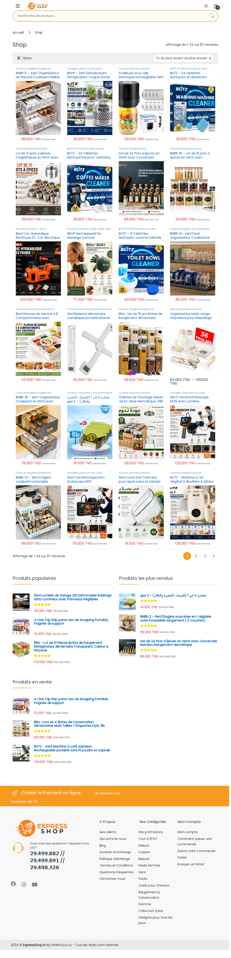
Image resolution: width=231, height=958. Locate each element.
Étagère (31, 68)
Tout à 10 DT (148, 839)
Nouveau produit (139, 68)
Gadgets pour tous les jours (84, 68)
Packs (143, 878)
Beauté (144, 859)
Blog (102, 845)
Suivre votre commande (196, 851)
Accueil (18, 32)
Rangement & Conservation (132, 150)
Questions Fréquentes (116, 872)
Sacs (142, 872)
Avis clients (107, 832)
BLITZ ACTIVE (177, 68)
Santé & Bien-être (100, 229)
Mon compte (188, 832)
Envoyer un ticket (191, 864)
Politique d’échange (114, 859)
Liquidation (85, 309)
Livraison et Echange (115, 852)
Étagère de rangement (195, 229)
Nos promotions (102, 309)
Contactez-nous (112, 878)
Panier (182, 857)
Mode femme (149, 865)
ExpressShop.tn (34, 945)
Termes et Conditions (116, 865)
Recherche (211, 16)
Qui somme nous (112, 839)
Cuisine (20, 68)
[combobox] (109, 16)
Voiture (41, 229)
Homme (145, 904)
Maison (31, 309)
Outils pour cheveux (154, 885)
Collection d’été (151, 911)
